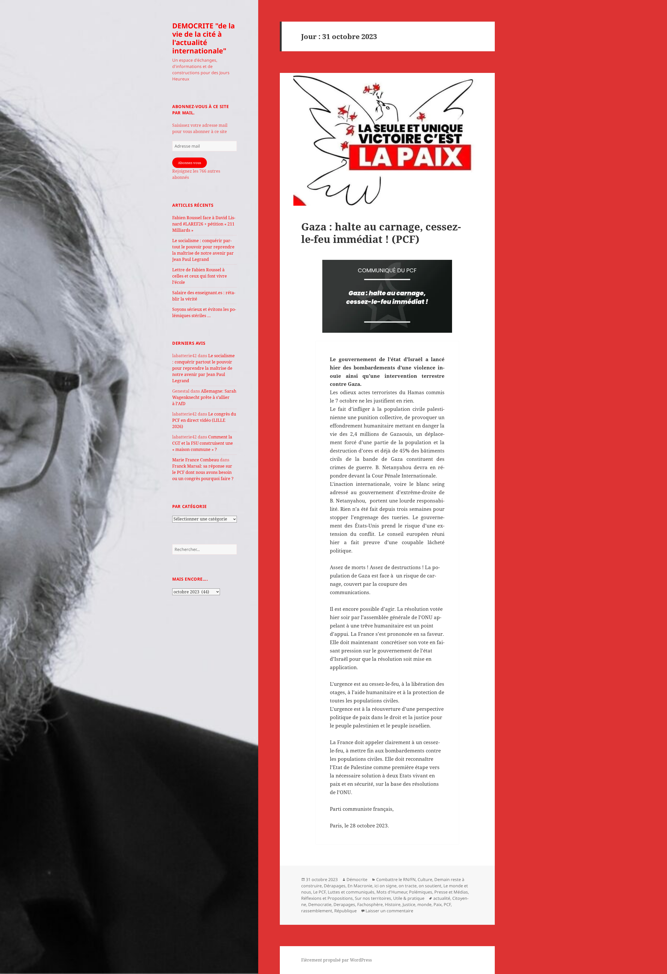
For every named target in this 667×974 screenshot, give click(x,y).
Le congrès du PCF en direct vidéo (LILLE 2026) (204, 420)
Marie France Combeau (195, 460)
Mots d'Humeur (391, 892)
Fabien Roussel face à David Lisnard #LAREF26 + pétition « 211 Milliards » (203, 224)
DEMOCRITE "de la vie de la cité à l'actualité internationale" (203, 38)
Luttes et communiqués (351, 892)
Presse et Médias (451, 892)
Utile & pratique (408, 898)
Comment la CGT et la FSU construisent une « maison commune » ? (202, 443)
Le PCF (319, 892)
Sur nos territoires (373, 898)
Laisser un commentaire (389, 911)
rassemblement (316, 911)
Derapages (344, 904)
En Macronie (360, 886)
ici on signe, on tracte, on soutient (407, 886)
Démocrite (357, 879)
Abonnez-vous (189, 162)
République (345, 911)
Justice (409, 904)
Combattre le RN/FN (396, 879)
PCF (447, 904)
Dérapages (334, 886)
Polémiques (420, 892)
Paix (438, 904)
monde (424, 904)
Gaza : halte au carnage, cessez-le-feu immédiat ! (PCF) (381, 232)
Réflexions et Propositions (327, 898)
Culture (425, 879)
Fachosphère (370, 904)
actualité (441, 898)
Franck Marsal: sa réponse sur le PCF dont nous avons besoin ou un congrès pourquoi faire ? (202, 472)
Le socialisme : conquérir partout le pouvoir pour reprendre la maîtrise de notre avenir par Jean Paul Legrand (203, 368)
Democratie (319, 904)
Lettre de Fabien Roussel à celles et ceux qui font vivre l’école (199, 276)
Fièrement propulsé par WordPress (336, 960)
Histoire (392, 904)
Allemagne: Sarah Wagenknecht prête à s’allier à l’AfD (204, 397)
